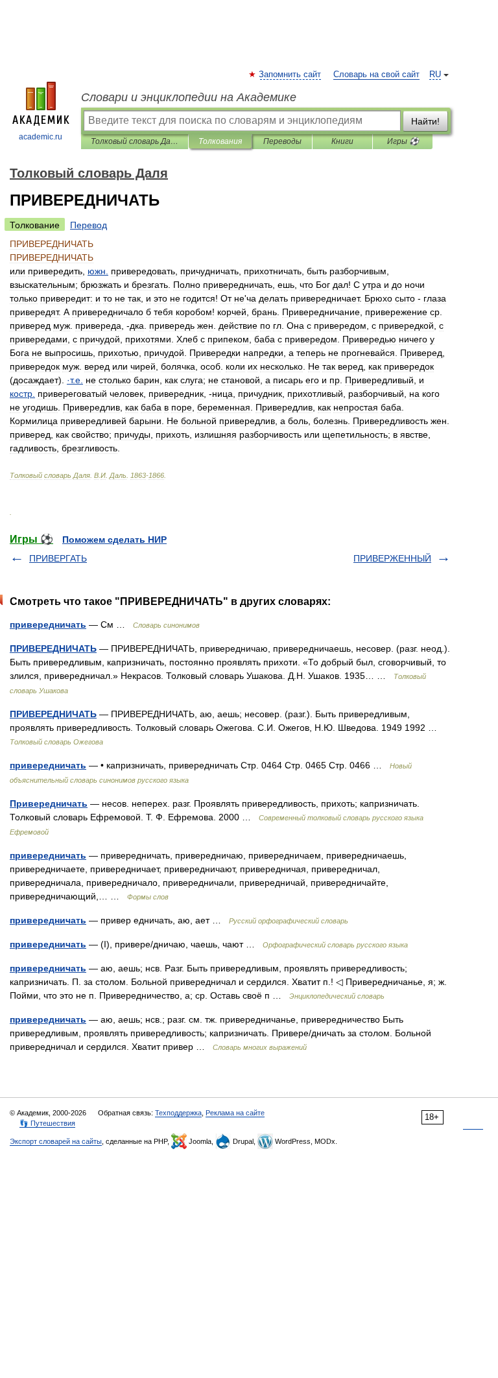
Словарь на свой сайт (376, 74)
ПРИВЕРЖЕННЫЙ (392, 558)
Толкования (220, 141)
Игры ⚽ (403, 141)
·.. (75, 380)
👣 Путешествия (47, 1123)
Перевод (88, 225)
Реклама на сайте (235, 1113)
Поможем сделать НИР (114, 539)
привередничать (48, 624)
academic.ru (40, 136)
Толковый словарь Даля (134, 141)
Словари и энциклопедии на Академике (188, 97)
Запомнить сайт (290, 74)
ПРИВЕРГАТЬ (58, 558)
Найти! (425, 121)
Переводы (282, 141)
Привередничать (49, 803)
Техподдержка (178, 1113)
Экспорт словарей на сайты (56, 1141)
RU (435, 74)
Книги (342, 141)
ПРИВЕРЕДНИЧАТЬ (53, 648)
